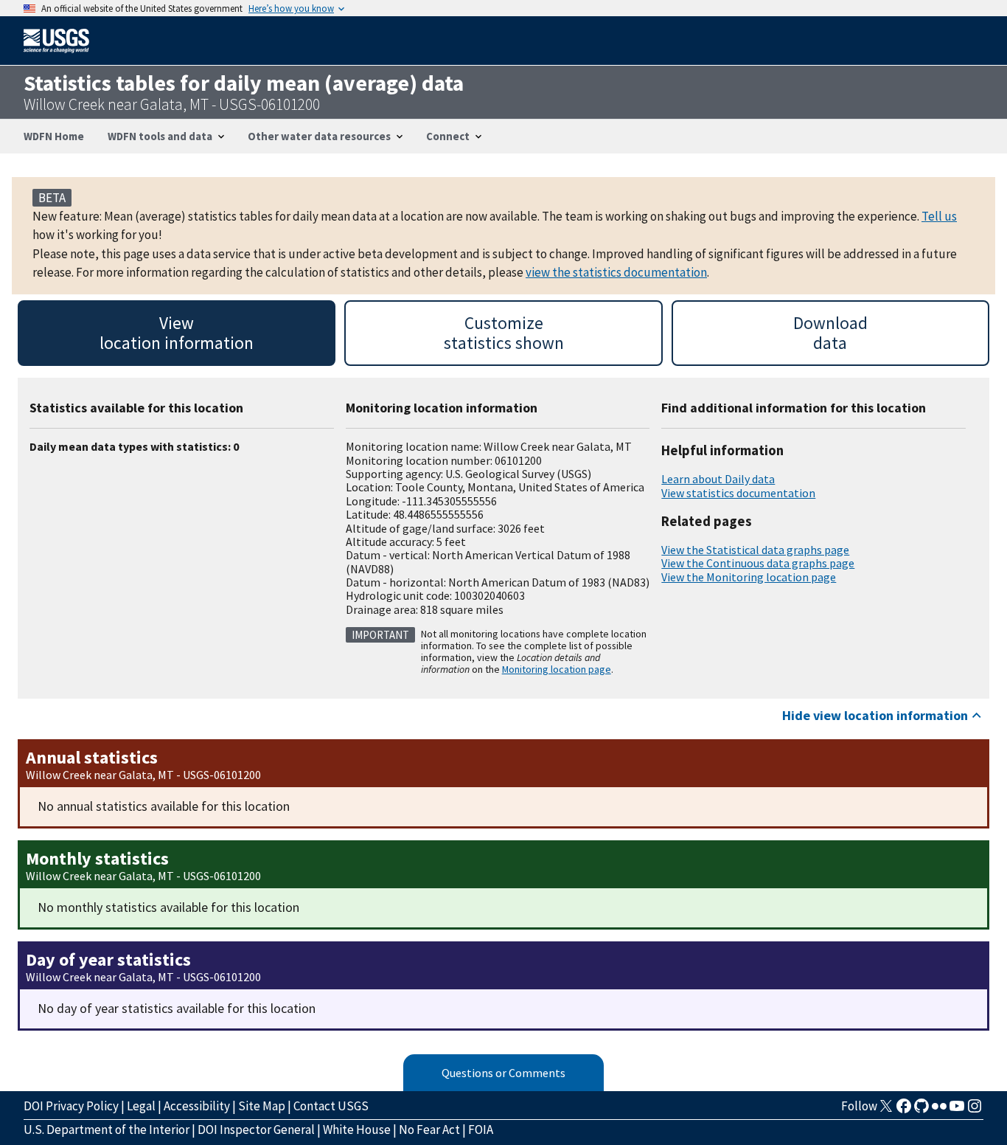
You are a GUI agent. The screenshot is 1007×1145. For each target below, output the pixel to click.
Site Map (261, 1106)
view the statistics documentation (616, 272)
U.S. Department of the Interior (106, 1129)
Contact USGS (331, 1106)
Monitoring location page (556, 669)
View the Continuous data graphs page (757, 563)
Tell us (939, 216)
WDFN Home (54, 136)
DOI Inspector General (256, 1129)
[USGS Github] (921, 1110)
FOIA (480, 1129)
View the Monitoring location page (748, 577)
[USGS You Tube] (957, 1110)
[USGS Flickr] (939, 1110)
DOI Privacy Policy (71, 1106)
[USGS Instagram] (974, 1110)
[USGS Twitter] (886, 1110)
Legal (141, 1106)
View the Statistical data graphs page (755, 549)
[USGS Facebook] (904, 1110)
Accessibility (197, 1106)
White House (357, 1129)
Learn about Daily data (718, 478)
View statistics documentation (738, 492)
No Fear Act (429, 1129)
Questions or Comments (503, 1072)
